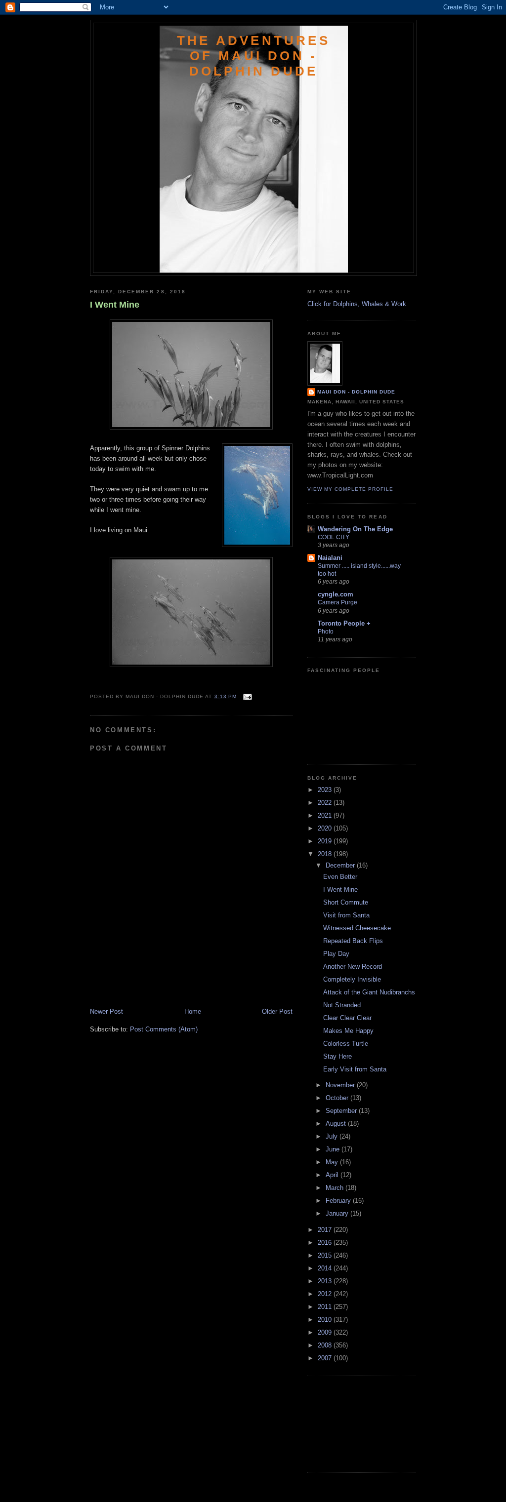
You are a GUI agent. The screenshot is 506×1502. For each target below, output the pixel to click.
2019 (326, 841)
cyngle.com (335, 594)
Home (192, 1011)
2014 (326, 1268)
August (337, 1123)
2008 (326, 1345)
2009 (326, 1332)
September (342, 1110)
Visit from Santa (346, 915)
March (335, 1187)
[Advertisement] (148, 985)
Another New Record (352, 966)
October (338, 1098)
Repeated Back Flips (353, 941)
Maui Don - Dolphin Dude (356, 392)
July (332, 1136)
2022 (326, 802)
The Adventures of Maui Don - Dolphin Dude (253, 56)
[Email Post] (246, 696)
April (333, 1175)
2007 (326, 1358)
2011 (326, 1306)
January (338, 1213)
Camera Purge (337, 602)
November (341, 1085)
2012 (326, 1294)
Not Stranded (342, 1005)
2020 (326, 828)
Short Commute (345, 902)
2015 (326, 1255)
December (341, 865)
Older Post (277, 1011)
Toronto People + (344, 623)
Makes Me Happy (348, 1030)
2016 (326, 1242)
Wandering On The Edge (355, 529)
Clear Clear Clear (347, 1018)
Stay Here (337, 1056)
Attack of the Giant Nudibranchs (369, 992)
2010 (326, 1319)
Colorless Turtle (345, 1043)
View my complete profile (350, 489)
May (333, 1162)
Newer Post (106, 1011)
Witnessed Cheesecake (357, 928)
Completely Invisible (352, 979)
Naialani (330, 557)
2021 (326, 815)
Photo (326, 631)
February (339, 1200)
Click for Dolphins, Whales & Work (356, 304)
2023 (326, 789)
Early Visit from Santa (354, 1069)
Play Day (336, 953)
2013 (326, 1281)
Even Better (340, 876)
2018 (326, 854)
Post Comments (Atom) (164, 1029)
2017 (326, 1229)
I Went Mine (114, 305)
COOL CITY (333, 537)
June (333, 1149)
